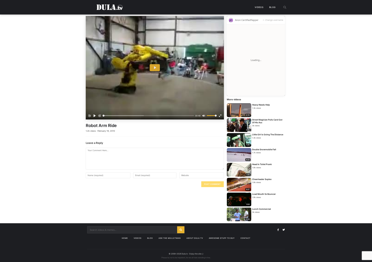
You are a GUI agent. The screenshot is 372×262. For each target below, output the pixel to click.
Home (125, 238)
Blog (272, 7)
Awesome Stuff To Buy (222, 238)
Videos (259, 7)
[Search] (180, 229)
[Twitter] (283, 230)
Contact (245, 238)
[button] (285, 7)
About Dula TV (194, 238)
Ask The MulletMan (170, 238)
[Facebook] (278, 230)
